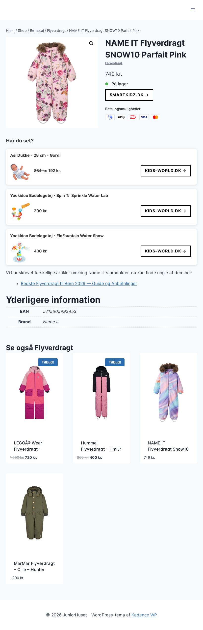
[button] (91, 43)
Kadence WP (144, 614)
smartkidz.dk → (129, 94)
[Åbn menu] (192, 10)
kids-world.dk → (165, 170)
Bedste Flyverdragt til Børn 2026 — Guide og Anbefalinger (79, 283)
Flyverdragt (113, 63)
